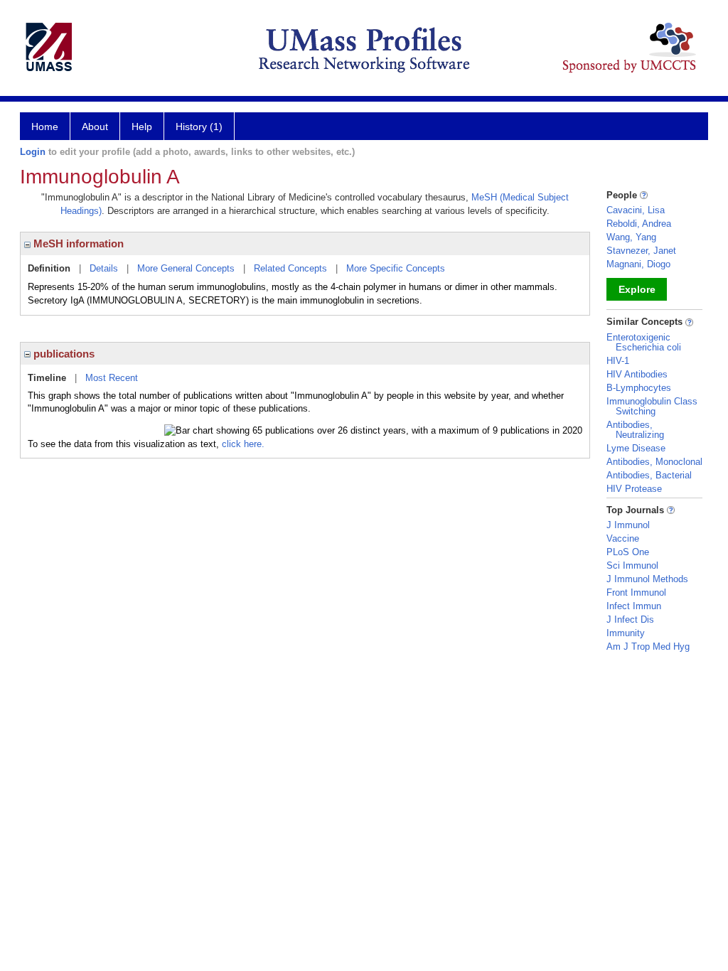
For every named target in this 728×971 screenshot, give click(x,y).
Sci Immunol (632, 565)
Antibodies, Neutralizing (635, 429)
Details (104, 268)
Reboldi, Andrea (638, 223)
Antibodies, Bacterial (649, 475)
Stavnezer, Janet (641, 250)
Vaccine (622, 538)
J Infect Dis (630, 619)
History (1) (199, 126)
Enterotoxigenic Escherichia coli (643, 342)
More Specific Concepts (395, 268)
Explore (637, 289)
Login (33, 151)
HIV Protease (634, 488)
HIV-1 (617, 360)
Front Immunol (636, 592)
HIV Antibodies (637, 374)
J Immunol (628, 525)
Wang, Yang (631, 237)
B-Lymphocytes (638, 387)
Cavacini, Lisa (635, 210)
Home (44, 126)
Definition (49, 268)
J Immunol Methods (647, 579)
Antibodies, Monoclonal (654, 461)
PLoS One (627, 552)
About (95, 126)
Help (142, 126)
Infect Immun (633, 606)
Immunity (625, 633)
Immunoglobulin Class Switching (651, 406)
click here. (243, 444)
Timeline (47, 377)
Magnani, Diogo (638, 264)
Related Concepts (290, 268)
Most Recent (111, 377)
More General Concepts (186, 268)
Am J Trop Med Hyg (648, 646)
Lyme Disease (635, 448)
